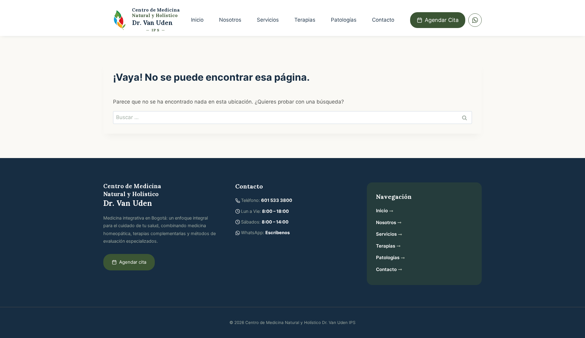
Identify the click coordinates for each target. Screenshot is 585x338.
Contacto (383, 20)
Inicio (197, 20)
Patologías (343, 20)
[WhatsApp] (475, 20)
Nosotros (230, 20)
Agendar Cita (442, 20)
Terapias (304, 20)
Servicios (268, 20)
